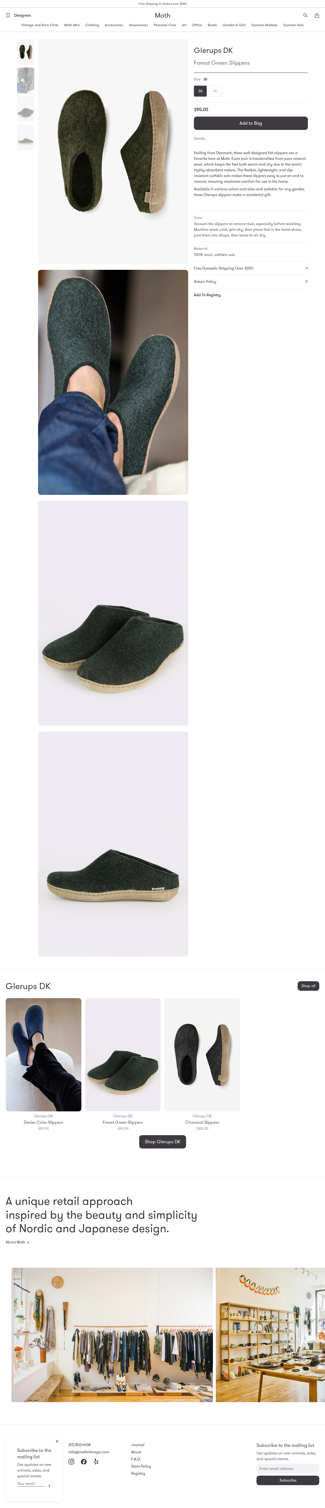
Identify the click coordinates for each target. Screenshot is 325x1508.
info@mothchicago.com (89, 1452)
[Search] (305, 15)
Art (184, 25)
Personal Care (165, 25)
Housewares (138, 25)
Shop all (308, 986)
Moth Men (72, 25)
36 (200, 91)
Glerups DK (213, 50)
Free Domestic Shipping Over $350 (223, 268)
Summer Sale (293, 25)
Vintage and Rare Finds (40, 25)
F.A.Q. (136, 1459)
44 (215, 91)
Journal (137, 1445)
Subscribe (48, 1486)
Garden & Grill (234, 25)
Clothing (92, 25)
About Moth (15, 1242)
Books (212, 25)
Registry (138, 1473)
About (136, 1452)
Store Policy (141, 1466)
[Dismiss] (57, 1441)
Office (197, 25)
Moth (162, 15)
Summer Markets (264, 25)
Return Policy (205, 281)
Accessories (114, 25)
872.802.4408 (80, 1445)
